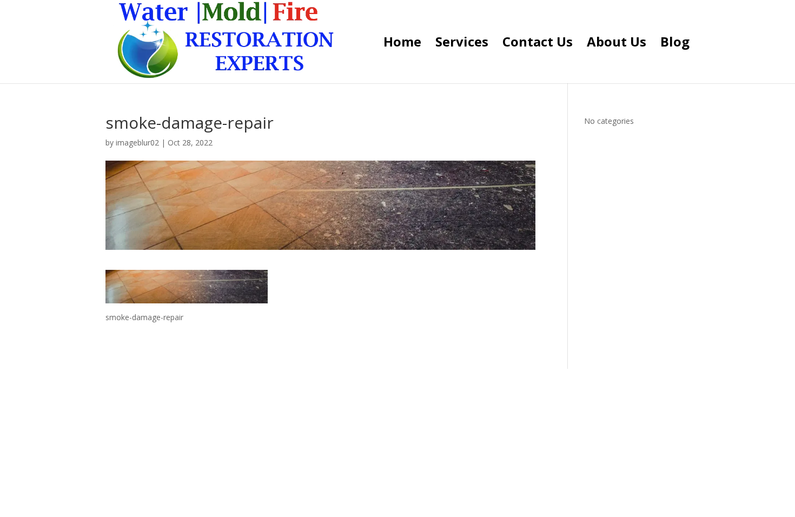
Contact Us (537, 44)
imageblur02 (137, 142)
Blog (675, 44)
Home (402, 44)
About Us (616, 44)
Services (461, 44)
